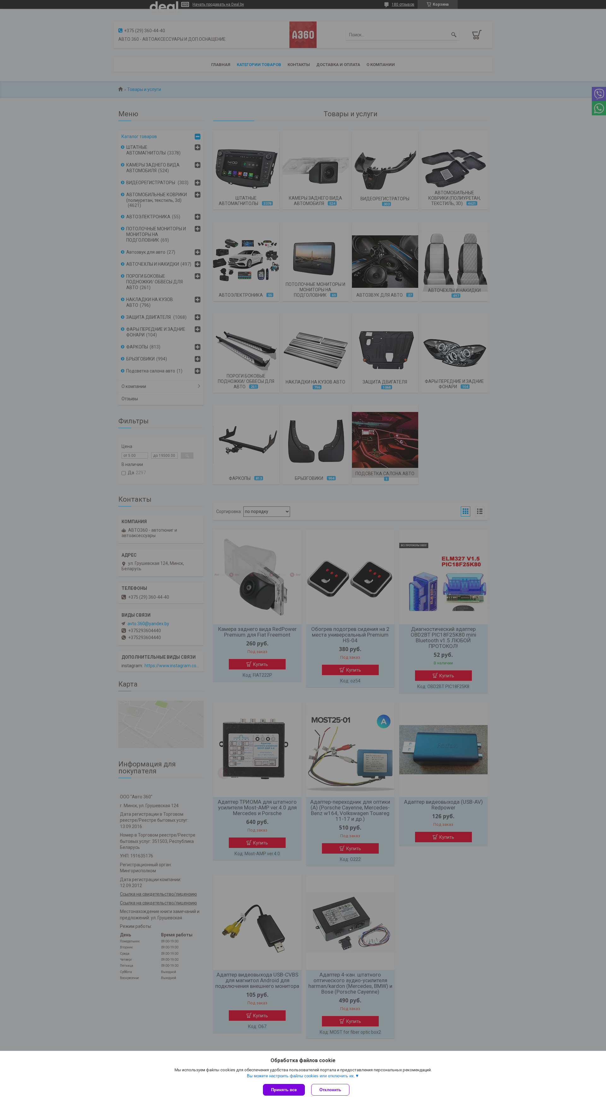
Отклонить (330, 1089)
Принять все (284, 1089)
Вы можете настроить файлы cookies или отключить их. (301, 1076)
